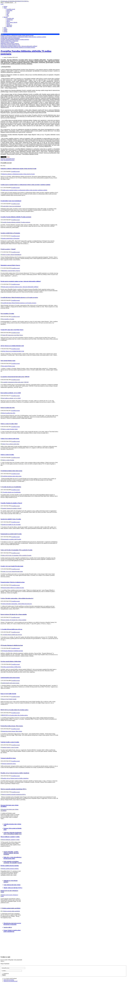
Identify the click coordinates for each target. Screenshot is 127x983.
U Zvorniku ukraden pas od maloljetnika (11, 486)
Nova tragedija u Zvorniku (7, 313)
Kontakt (5, 31)
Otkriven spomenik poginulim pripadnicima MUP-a (13, 789)
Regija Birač (9, 10)
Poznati (8, 23)
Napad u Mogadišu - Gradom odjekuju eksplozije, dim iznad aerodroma (11, 853)
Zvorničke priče (10, 18)
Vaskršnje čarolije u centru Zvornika (10, 742)
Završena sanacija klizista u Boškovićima (11, 661)
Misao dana (9, 26)
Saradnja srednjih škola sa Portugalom (10, 233)
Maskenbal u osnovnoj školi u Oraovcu (10, 265)
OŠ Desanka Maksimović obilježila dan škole (12, 645)
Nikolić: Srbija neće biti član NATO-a (13, 887)
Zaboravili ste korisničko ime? (10, 981)
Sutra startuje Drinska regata (8, 360)
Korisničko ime (5, 968)
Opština (5, 30)
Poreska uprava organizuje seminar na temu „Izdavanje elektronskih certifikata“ (21, 281)
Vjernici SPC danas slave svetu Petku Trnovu (12, 329)
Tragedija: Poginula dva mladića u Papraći (11, 503)
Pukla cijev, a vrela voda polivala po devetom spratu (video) (12, 858)
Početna (5, 6)
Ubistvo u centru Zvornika (7, 454)
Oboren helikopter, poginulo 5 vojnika (10, 836)
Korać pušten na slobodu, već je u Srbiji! (11, 392)
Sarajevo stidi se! (8, 927)
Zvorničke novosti (10, 9)
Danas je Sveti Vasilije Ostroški (8, 693)
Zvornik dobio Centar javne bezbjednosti (11, 200)
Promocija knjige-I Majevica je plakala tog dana (13, 582)
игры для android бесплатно (7, 160)
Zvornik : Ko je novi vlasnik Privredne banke (12, 566)
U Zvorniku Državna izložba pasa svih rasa (11, 629)
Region (8, 11)
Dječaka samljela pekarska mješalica (10, 865)
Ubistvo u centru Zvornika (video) (9, 423)
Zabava (8, 21)
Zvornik (5, 29)
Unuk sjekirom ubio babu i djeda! (12, 884)
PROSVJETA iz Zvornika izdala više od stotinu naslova (14, 709)
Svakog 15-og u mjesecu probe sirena (10, 438)
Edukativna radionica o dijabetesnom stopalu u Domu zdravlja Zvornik (18, 168)
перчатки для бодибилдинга (8, 158)
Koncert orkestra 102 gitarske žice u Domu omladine (14, 614)
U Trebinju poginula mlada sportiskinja (10, 908)
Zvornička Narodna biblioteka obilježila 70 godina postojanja (16, 217)
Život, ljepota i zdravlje (11, 22)
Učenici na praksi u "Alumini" (8, 249)
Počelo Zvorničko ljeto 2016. (8, 407)
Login (2, 4)
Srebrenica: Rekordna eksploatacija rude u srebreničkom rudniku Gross (13, 833)
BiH (7, 14)
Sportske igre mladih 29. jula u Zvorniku (11, 519)
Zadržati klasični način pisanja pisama (10, 677)
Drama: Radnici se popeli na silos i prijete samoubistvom (12, 931)
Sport (7, 15)
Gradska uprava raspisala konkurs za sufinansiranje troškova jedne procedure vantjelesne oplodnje (25, 184)
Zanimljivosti (9, 19)
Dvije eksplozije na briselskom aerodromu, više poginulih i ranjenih (13, 862)
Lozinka (4, 970)
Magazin (6, 17)
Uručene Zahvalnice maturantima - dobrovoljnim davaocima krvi (17, 598)
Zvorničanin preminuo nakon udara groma (11, 470)
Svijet (7, 13)
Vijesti (5, 7)
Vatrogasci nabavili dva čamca (8, 758)
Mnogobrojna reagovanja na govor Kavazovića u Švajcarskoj (12, 924)
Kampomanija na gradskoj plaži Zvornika (11, 534)
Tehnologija (9, 25)
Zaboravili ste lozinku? (9, 979)
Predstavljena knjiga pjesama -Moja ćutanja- (12, 726)
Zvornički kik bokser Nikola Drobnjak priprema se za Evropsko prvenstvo (19, 297)
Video (5, 27)
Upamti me (6, 973)
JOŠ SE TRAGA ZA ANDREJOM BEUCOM (12, 345)
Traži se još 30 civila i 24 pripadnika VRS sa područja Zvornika (16, 550)
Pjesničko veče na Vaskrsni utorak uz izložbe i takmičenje (15, 773)
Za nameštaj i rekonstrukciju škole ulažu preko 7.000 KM (15, 376)
